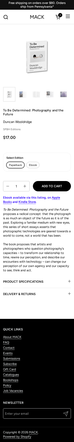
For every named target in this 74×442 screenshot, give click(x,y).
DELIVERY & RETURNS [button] (19, 294)
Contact (9, 348)
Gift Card (9, 369)
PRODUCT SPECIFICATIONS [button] (23, 282)
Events (8, 353)
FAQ (6, 342)
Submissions (11, 358)
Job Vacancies (13, 391)
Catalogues (11, 374)
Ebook (33, 165)
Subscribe (10, 364)
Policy (7, 385)
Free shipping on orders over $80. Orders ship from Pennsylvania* (37, 4)
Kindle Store (27, 202)
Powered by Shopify (17, 436)
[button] (5, 17)
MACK (37, 17)
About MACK (12, 337)
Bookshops (10, 380)
